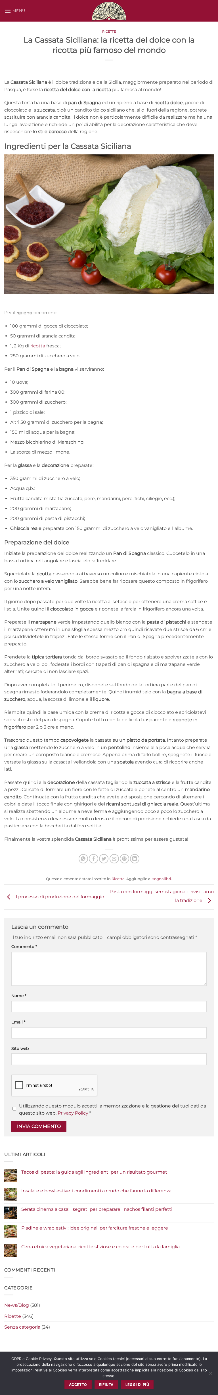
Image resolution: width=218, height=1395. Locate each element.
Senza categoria (22, 1327)
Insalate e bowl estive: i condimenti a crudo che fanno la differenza (96, 1190)
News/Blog (16, 1305)
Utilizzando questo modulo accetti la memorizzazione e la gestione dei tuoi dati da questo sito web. (112, 1109)
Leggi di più (137, 1385)
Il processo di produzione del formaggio (58, 896)
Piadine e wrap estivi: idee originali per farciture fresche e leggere (94, 1228)
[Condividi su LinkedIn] (134, 858)
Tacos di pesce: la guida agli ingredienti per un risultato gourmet (94, 1172)
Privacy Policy (73, 1113)
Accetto (78, 1385)
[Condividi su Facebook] (93, 858)
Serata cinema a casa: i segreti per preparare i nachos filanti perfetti (96, 1209)
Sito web (20, 1048)
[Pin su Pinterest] (124, 858)
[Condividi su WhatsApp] (83, 858)
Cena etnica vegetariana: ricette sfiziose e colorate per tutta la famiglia (100, 1246)
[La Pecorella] (109, 11)
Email (18, 1022)
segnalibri (161, 879)
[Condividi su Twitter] (103, 858)
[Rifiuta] (210, 1374)
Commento (24, 946)
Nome (18, 995)
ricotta (37, 346)
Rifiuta (106, 1385)
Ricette (109, 31)
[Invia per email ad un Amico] (114, 858)
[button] (14, 11)
